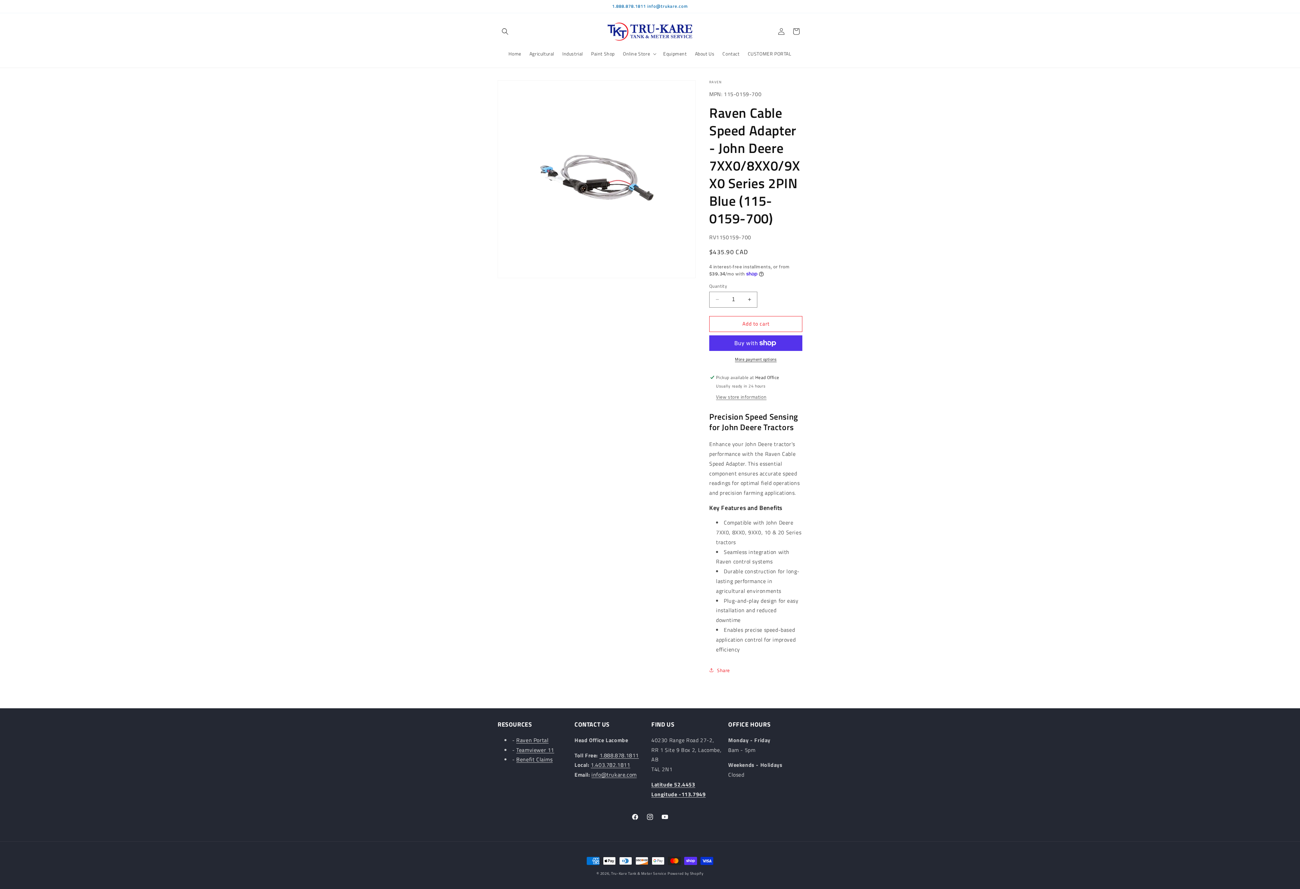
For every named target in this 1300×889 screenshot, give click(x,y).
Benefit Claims (534, 759)
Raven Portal (532, 740)
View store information (741, 396)
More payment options (756, 359)
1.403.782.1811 (610, 765)
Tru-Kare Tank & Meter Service (638, 873)
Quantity (718, 286)
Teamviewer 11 (535, 750)
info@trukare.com (614, 775)
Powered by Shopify (685, 873)
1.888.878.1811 (619, 755)
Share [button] (723, 670)
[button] (505, 31)
